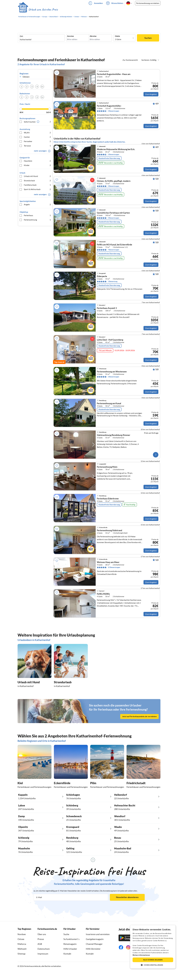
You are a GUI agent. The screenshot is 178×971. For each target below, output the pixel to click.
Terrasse (37, 145)
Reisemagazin (70, 944)
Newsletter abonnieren (127, 897)
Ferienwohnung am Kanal (109, 403)
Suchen (148, 38)
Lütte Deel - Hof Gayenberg (110, 340)
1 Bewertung (112, 281)
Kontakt (67, 953)
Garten (37, 137)
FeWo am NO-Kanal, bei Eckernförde (114, 244)
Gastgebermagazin (95, 939)
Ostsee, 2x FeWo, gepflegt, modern (113, 181)
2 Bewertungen (113, 111)
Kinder (37, 165)
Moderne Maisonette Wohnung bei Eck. (116, 149)
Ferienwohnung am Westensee (112, 371)
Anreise (70, 36)
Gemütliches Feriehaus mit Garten (113, 213)
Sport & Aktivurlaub (37, 189)
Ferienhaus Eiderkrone (108, 498)
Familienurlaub (37, 185)
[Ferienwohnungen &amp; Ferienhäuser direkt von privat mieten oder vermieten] (38, 9)
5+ (42, 86)
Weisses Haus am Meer (108, 562)
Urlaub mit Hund (37, 176)
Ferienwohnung (37, 220)
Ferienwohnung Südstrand (109, 530)
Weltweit (22, 948)
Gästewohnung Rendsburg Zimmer (113, 435)
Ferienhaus (37, 215)
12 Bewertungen (114, 567)
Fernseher (37, 141)
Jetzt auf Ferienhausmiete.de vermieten (139, 716)
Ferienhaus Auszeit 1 (107, 308)
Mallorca (22, 944)
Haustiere (37, 161)
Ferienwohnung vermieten (147, 3)
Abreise (93, 36)
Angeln (37, 204)
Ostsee (21, 939)
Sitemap (21, 953)
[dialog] (153, 947)
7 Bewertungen (113, 250)
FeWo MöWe (103, 594)
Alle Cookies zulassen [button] (153, 960)
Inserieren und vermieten (98, 934)
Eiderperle (102, 276)
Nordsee (22, 934)
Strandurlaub (37, 180)
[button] (153, 965)
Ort (21, 36)
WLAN (37, 132)
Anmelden (98, 3)
